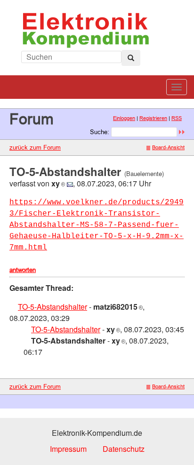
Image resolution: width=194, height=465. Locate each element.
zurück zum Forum (35, 147)
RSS (176, 118)
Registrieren (153, 118)
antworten (22, 269)
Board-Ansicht (168, 147)
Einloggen (124, 118)
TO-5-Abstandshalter (52, 306)
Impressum (68, 448)
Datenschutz (124, 448)
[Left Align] (130, 58)
